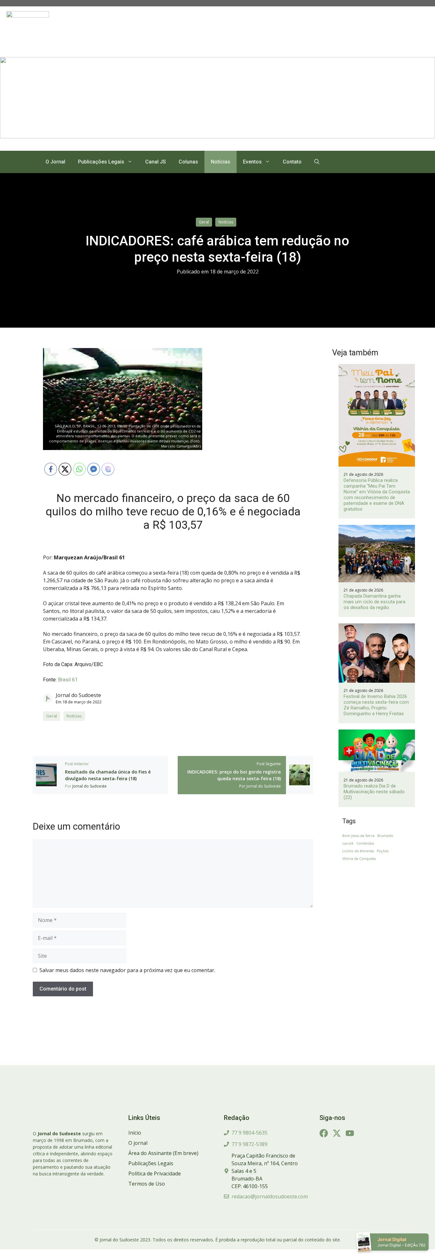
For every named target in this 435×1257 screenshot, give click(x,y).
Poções (383, 851)
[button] (317, 162)
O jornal (137, 1142)
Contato (292, 162)
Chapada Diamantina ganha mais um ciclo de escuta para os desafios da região (374, 601)
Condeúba (365, 843)
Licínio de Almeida (358, 851)
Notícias (220, 162)
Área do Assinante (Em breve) (163, 1153)
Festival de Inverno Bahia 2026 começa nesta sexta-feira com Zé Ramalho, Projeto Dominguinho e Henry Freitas (376, 705)
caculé (347, 843)
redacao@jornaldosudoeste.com (270, 1196)
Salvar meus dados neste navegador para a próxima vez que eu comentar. (127, 970)
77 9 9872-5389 (249, 1144)
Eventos (252, 162)
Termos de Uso (146, 1183)
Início (134, 1132)
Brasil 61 (68, 680)
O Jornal (55, 162)
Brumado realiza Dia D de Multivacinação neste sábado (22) (374, 791)
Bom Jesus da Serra (358, 835)
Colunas (188, 162)
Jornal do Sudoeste (78, 695)
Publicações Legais (101, 162)
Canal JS (155, 162)
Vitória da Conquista (359, 858)
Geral (204, 222)
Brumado (385, 835)
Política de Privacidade (154, 1173)
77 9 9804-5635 (249, 1132)
